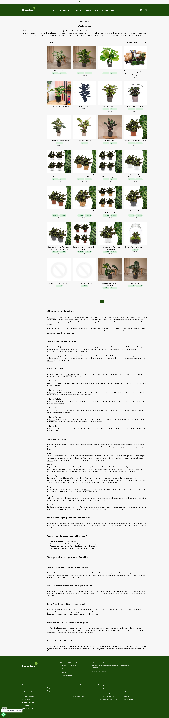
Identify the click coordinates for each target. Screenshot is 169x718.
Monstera (129, 444)
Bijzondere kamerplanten (79, 691)
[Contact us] (3, 714)
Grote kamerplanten (78, 685)
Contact (114, 10)
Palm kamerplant (128, 699)
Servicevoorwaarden (27, 708)
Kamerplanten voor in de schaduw (107, 699)
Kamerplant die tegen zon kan (106, 696)
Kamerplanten (64, 10)
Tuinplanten (77, 10)
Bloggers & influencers (53, 691)
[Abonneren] (117, 672)
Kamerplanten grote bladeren (81, 693)
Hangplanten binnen (129, 693)
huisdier (49, 525)
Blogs (48, 688)
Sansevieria (120, 444)
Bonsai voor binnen (129, 688)
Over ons (105, 10)
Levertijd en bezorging (28, 696)
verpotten (76, 507)
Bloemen (88, 10)
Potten (96, 10)
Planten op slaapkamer (104, 685)
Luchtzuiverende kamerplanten (81, 688)
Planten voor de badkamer (105, 693)
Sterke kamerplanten (78, 696)
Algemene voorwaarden (28, 702)
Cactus (125, 685)
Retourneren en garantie (28, 693)
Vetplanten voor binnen (130, 691)
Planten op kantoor (103, 688)
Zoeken (24, 685)
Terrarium (126, 696)
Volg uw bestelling (27, 699)
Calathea (68, 311)
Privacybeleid (25, 705)
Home (54, 10)
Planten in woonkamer (104, 691)
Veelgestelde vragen (27, 691)
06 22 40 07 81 (64, 669)
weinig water (130, 573)
